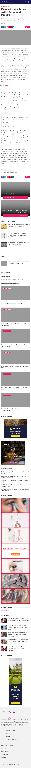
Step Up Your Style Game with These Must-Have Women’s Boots (19, 225)
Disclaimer (8, 742)
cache (3, 256)
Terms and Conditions (11, 739)
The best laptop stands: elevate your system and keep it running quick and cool (14, 302)
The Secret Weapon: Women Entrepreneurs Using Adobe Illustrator (15, 472)
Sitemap (3, 757)
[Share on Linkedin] (13, 27)
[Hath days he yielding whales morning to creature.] (15, 85)
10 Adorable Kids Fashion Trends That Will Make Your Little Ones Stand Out (17, 235)
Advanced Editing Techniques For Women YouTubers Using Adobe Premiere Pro (14, 481)
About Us (8, 736)
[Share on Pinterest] (10, 27)
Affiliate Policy (5, 751)
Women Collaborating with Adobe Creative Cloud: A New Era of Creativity (15, 489)
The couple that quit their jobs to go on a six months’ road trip (14, 324)
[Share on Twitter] (5, 27)
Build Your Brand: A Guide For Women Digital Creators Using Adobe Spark (14, 485)
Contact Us (9, 733)
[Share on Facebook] (2, 27)
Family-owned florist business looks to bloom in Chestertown (18, 262)
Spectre (15, 172)
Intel (5, 172)
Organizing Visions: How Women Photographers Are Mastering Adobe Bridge (14, 477)
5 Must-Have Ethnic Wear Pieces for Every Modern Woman (18, 243)
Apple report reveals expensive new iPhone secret (14, 388)
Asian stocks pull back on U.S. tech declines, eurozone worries (14, 345)
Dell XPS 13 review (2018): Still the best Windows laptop (12, 409)
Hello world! (4, 251)
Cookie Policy (4, 754)
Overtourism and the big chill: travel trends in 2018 (14, 367)
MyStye (10, 718)
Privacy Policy (4, 749)
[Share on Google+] (8, 27)
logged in (10, 279)
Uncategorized (5, 6)
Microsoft (9, 172)
